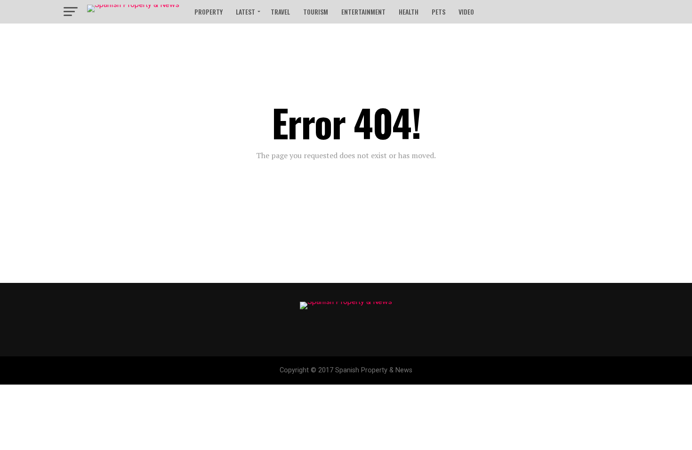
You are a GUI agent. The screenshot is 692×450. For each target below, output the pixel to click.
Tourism (315, 11)
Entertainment (363, 11)
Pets (438, 11)
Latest (245, 11)
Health (408, 11)
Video (466, 11)
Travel (280, 11)
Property (208, 11)
